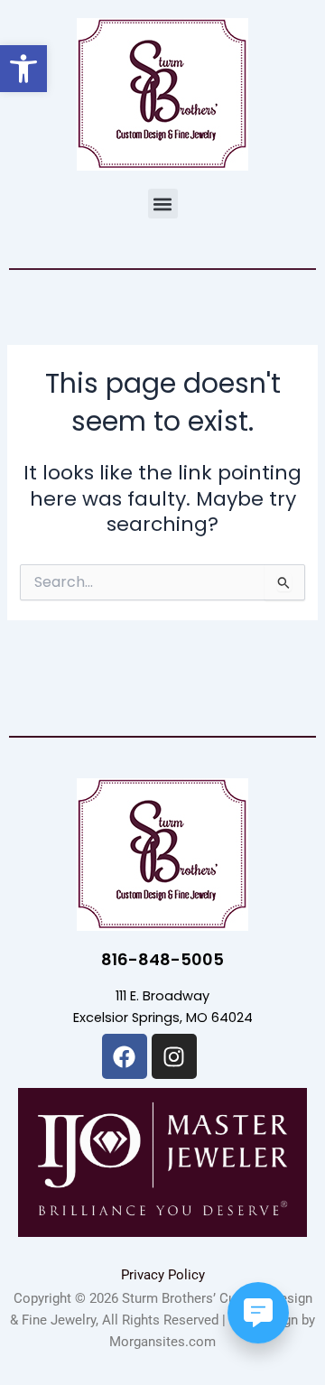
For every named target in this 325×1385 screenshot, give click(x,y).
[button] (163, 203)
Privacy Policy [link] (163, 1275)
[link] (23, 68)
